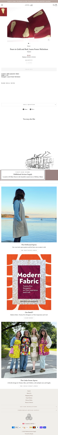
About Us (29, 393)
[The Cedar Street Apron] (29, 350)
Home (28, 46)
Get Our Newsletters (28, 406)
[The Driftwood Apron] (29, 214)
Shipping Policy (29, 395)
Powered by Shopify (29, 433)
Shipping (24, 57)
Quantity (29, 60)
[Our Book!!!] (29, 282)
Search (29, 391)
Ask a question (29, 104)
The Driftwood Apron (29, 250)
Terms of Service (29, 402)
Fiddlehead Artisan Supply (28, 410)
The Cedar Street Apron (29, 386)
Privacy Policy (29, 400)
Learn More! (29, 318)
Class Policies (29, 398)
